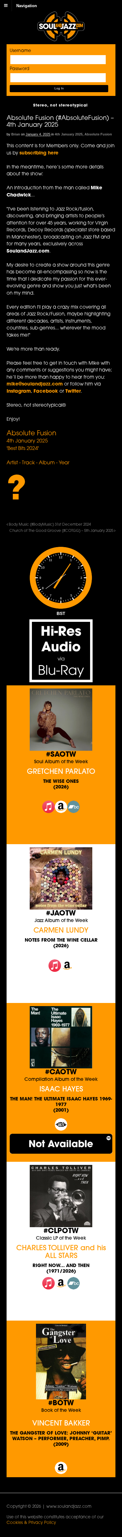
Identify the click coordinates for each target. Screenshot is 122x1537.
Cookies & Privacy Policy (31, 1523)
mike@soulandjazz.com (35, 384)
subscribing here (38, 153)
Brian (15, 134)
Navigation (26, 5)
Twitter (73, 391)
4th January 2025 (69, 134)
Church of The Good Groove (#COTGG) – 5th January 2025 (61, 531)
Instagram (19, 391)
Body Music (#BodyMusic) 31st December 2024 (49, 525)
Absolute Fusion (98, 134)
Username (20, 51)
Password (19, 69)
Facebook (46, 391)
